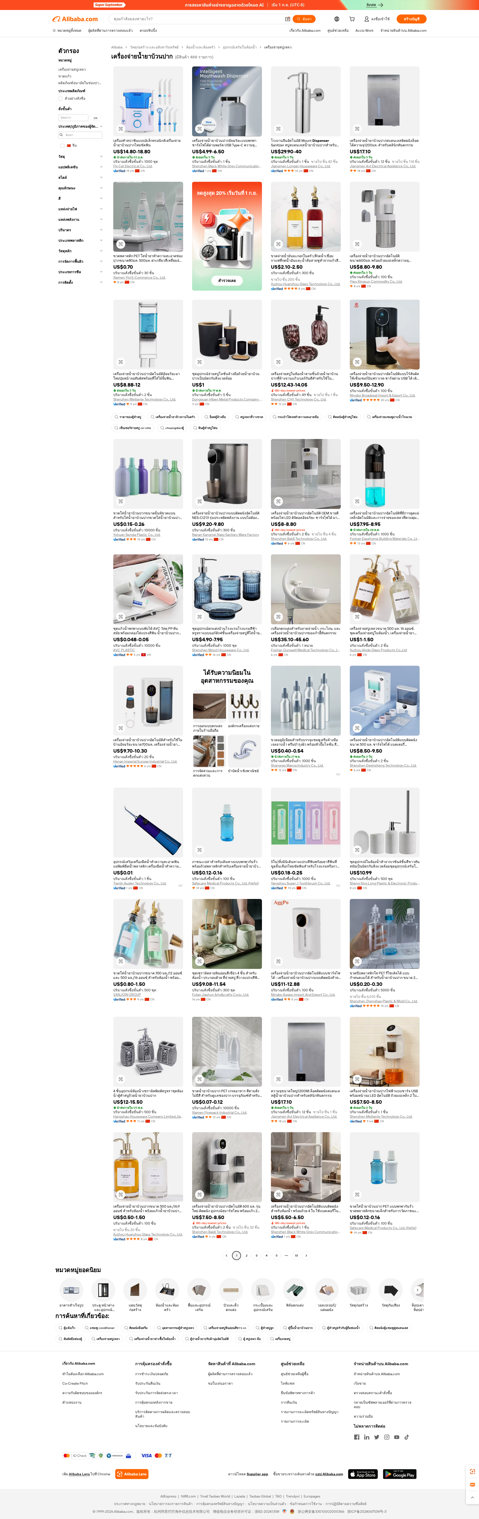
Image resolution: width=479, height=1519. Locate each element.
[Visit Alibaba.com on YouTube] (397, 1437)
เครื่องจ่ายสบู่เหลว (108, 1339)
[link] (472, 1471)
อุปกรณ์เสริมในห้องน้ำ (240, 47)
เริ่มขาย (360, 1383)
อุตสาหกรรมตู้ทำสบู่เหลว (178, 1328)
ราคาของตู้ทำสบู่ (130, 417)
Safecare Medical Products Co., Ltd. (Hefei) (225, 883)
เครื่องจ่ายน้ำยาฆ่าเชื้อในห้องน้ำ (155, 1339)
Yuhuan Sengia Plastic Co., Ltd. (136, 535)
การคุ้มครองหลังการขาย (153, 1402)
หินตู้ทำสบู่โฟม (208, 428)
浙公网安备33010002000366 (321, 1512)
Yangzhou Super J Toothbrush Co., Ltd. (300, 883)
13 (296, 1255)
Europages (312, 1496)
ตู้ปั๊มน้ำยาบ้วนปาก (300, 1328)
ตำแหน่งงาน (72, 1402)
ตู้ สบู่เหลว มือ (252, 1339)
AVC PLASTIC (124, 650)
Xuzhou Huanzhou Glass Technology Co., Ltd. (305, 284)
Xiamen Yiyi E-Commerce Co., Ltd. (139, 277)
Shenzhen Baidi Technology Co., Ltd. (299, 539)
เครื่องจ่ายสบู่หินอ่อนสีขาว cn (227, 1328)
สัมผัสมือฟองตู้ (73, 1339)
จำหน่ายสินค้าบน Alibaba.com (377, 1374)
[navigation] (80, 652)
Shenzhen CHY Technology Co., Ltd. (298, 399)
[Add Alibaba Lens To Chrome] (131, 1474)
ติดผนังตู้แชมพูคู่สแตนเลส (391, 1328)
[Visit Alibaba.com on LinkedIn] (367, 1437)
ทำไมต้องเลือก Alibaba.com (83, 1374)
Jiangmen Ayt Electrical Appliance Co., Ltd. (383, 166)
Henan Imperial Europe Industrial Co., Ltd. (145, 761)
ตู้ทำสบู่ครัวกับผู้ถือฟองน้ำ (343, 1328)
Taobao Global (260, 1496)
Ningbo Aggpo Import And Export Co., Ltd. (303, 995)
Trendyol (292, 1496)
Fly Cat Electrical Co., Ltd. (132, 166)
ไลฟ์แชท (287, 1383)
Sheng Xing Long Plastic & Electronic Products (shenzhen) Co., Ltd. (385, 883)
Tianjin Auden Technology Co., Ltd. (139, 883)
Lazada (239, 1496)
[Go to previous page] (226, 1255)
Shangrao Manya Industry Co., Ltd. (297, 765)
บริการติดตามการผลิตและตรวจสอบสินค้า (162, 1414)
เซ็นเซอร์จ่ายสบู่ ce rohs (135, 428)
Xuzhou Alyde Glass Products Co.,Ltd (378, 650)
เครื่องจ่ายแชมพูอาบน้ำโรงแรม (392, 417)
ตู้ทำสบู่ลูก (267, 1328)
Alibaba (116, 47)
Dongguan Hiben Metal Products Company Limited (227, 399)
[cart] (353, 20)
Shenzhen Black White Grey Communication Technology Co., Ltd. (227, 166)
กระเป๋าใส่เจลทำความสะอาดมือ (298, 417)
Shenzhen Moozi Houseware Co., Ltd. (220, 650)
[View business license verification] (284, 1511)
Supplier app (257, 1474)
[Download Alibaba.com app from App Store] (363, 1474)
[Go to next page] (306, 1255)
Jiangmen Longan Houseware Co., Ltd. (301, 166)
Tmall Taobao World (215, 1496)
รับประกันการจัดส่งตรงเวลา (156, 1393)
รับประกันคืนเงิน (147, 1383)
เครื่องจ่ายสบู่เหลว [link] (278, 47)
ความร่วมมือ (363, 1416)
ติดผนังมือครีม (138, 1328)
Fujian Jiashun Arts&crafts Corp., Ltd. (220, 995)
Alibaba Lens (79, 1474)
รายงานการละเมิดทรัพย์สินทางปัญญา (310, 1412)
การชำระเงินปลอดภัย (151, 1374)
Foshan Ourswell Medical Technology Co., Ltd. (306, 650)
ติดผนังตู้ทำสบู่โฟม (345, 417)
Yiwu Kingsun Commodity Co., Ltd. (376, 281)
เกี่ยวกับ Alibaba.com (78, 1363)
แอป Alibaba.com (329, 1474)
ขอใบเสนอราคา (220, 1383)
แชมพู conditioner (102, 1328)
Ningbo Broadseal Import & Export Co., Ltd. (382, 395)
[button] (288, 19)
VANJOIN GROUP (127, 995)
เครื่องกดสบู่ (282, 1339)
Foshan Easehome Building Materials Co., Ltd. (385, 539)
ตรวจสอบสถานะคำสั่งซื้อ (373, 1393)
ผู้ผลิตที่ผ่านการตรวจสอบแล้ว (230, 1374)
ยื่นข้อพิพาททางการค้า (298, 1393)
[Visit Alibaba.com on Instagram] (387, 1437)
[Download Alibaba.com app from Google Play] (400, 1474)
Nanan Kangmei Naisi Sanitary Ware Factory (225, 535)
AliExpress (168, 1496)
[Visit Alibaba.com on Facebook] (357, 1437)
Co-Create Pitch (75, 1383)
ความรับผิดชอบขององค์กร (82, 1393)
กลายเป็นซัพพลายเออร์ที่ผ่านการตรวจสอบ (382, 1404)
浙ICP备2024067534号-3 (366, 1512)
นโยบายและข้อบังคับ (151, 1426)
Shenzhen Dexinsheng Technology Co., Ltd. (383, 765)
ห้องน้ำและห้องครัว (200, 47)
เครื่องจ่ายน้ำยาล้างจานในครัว (175, 417)
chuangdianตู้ (174, 428)
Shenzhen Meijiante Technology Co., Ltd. (144, 399)
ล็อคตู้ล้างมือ (218, 417)
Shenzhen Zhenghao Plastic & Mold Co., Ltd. (384, 1001)
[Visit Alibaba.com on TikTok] (407, 1437)
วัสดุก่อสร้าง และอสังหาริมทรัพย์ (154, 47)
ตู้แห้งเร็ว (69, 1328)
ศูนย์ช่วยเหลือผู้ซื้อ (294, 1374)
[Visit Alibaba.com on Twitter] (377, 1437)
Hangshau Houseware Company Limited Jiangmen (148, 1116)
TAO (278, 1496)
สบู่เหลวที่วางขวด (251, 417)
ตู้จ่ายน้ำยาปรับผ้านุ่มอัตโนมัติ (209, 1339)
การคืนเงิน (289, 1402)
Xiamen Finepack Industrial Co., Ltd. (219, 1112)
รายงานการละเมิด (295, 1421)
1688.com (188, 1496)
